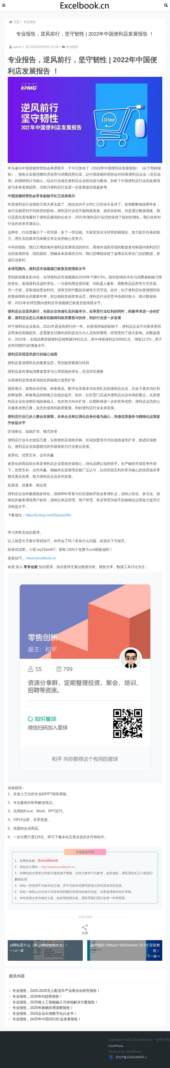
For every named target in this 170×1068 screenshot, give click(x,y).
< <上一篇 (17, 950)
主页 (15, 22)
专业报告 (29, 22)
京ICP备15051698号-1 (131, 1057)
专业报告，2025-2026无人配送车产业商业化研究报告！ (56, 991)
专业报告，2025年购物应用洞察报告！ (42, 1008)
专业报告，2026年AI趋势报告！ (37, 996)
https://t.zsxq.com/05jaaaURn (48, 515)
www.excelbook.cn (41, 558)
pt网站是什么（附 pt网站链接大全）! (38, 945)
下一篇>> (153, 956)
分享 (85, 933)
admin (18, 47)
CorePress (115, 1046)
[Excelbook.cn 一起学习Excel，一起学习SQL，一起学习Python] (85, 5)
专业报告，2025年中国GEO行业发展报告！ (46, 1019)
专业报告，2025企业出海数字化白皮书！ (44, 1013)
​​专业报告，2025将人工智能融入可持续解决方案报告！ (55, 1002)
